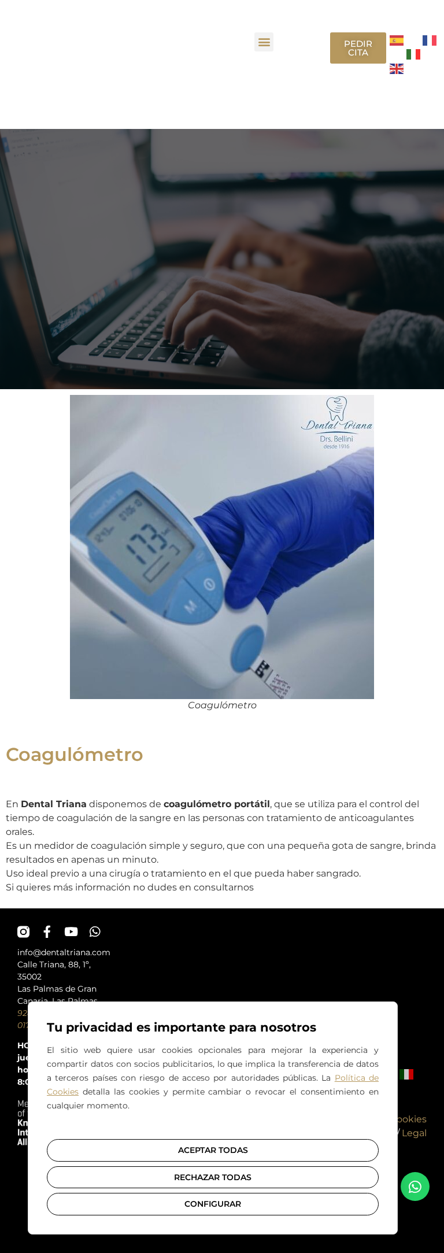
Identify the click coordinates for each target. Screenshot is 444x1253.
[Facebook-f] (47, 932)
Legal (414, 1133)
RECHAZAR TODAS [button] (212, 1177)
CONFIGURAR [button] (212, 1203)
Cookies (408, 1119)
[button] (263, 41)
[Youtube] (71, 932)
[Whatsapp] (94, 932)
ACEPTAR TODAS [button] (213, 1150)
